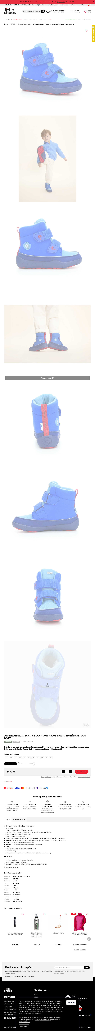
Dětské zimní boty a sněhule (21, 876)
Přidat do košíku (81, 771)
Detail (78, 928)
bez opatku (15, 892)
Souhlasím (70, 1002)
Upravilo (84, 1027)
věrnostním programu (83, 777)
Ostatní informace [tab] (18, 819)
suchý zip (15, 897)
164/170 (82, 950)
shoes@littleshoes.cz (10, 1012)
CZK (82, 5)
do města (15, 883)
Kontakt (36, 997)
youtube (15, 1018)
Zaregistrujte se (45, 777)
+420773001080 (10, 1018)
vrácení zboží (66, 808)
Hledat (42, 11)
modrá (14, 890)
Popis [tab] (7, 819)
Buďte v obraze (4, 1018)
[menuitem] (7, 19)
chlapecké (15, 887)
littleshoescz (7, 1018)
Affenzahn (15, 878)
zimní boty (15, 881)
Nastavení (23, 1026)
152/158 (76, 950)
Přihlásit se (86, 967)
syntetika (15, 899)
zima (13, 885)
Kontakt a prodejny (12, 5)
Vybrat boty (60, 2)
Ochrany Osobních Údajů (42, 1020)
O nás (35, 994)
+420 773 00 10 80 (9, 1015)
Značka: (26, 741)
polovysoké (16, 894)
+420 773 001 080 (11, 810)
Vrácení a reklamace (27, 5)
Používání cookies (24, 1022)
